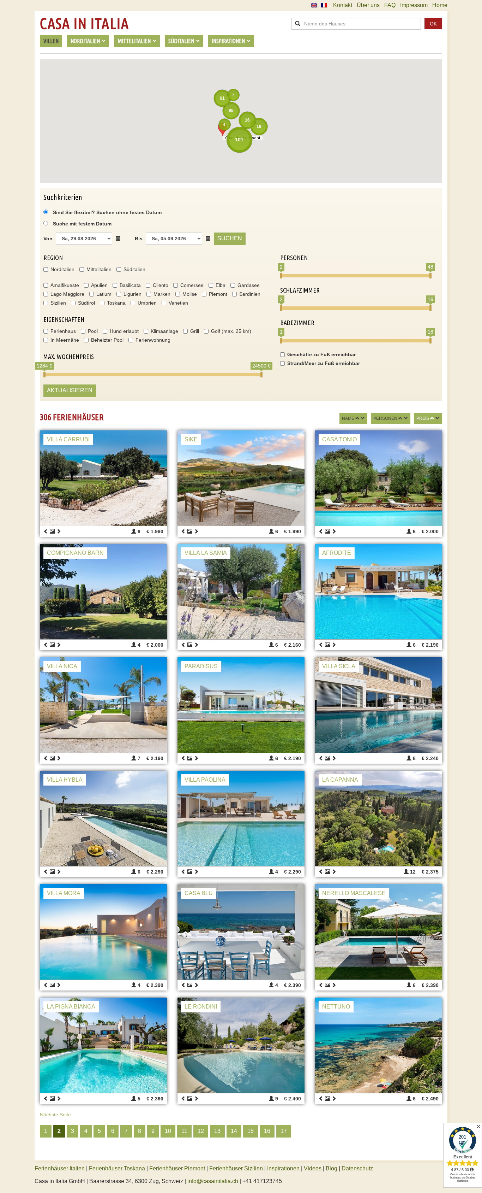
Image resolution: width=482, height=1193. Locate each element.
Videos (312, 1168)
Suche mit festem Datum (82, 224)
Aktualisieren (69, 390)
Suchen (229, 238)
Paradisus (201, 666)
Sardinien (249, 294)
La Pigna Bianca (71, 1007)
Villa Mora (63, 893)
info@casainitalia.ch (212, 1181)
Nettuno (336, 1007)
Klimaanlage (164, 331)
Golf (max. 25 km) (231, 331)
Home (439, 5)
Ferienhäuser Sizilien (236, 1168)
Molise (189, 294)
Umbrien (147, 303)
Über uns (368, 5)
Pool (93, 331)
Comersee (192, 285)
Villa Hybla (65, 780)
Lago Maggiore (67, 294)
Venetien (178, 303)
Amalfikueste (64, 285)
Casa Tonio (339, 439)
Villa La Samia (206, 553)
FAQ (390, 5)
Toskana (116, 303)
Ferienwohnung (152, 340)
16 (267, 1131)
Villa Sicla (338, 666)
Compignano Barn (75, 553)
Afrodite (336, 553)
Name (348, 418)
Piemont (218, 294)
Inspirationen (284, 1168)
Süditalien (134, 269)
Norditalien (62, 269)
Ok (433, 24)
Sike (191, 439)
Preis (422, 418)
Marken (161, 294)
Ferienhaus (63, 331)
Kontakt (342, 5)
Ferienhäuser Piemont (177, 1168)
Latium (104, 294)
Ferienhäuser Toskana (117, 1168)
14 (234, 1131)
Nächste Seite (55, 1114)
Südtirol (86, 303)
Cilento (160, 285)
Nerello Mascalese (354, 893)
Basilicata (130, 285)
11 (184, 1131)
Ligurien (132, 294)
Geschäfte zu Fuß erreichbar (321, 354)
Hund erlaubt (124, 331)
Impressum (414, 5)
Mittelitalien (99, 269)
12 (201, 1131)
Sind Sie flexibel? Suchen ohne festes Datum (107, 212)
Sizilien (58, 303)
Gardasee (248, 285)
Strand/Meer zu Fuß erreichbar (323, 363)
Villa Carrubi (68, 439)
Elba (220, 285)
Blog (331, 1168)
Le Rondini (201, 1007)
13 (217, 1131)
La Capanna (340, 780)
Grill (194, 331)
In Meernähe (64, 340)
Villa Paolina (205, 780)
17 (284, 1131)
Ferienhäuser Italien (60, 1168)
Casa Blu (199, 893)
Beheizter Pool (107, 340)
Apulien (99, 285)
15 (250, 1131)
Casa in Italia (84, 23)
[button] (222, 129)
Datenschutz (357, 1168)
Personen (385, 418)
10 (168, 1131)
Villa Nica (62, 666)
